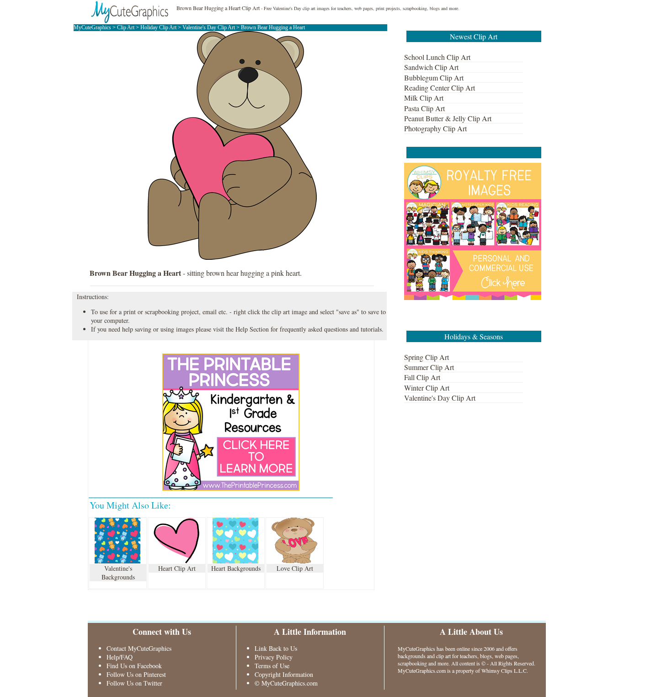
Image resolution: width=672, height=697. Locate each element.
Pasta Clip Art (424, 108)
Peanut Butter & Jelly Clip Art (447, 118)
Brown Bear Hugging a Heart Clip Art (218, 7)
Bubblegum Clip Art (434, 77)
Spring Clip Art (426, 357)
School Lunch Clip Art (437, 57)
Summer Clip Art (429, 367)
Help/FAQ (120, 657)
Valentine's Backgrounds (118, 572)
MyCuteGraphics (92, 27)
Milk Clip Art (423, 97)
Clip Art (125, 27)
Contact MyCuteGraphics (139, 648)
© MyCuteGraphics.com (286, 683)
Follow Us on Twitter (134, 683)
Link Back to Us (276, 648)
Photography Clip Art (435, 128)
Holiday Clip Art (158, 27)
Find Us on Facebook (134, 665)
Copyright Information (284, 674)
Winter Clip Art (426, 387)
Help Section (252, 329)
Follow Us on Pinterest (136, 674)
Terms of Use (272, 665)
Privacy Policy (274, 657)
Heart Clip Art (177, 568)
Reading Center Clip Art (439, 87)
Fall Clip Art (422, 377)
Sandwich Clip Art (431, 67)
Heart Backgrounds (236, 568)
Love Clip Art (295, 568)
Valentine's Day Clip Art (209, 27)
